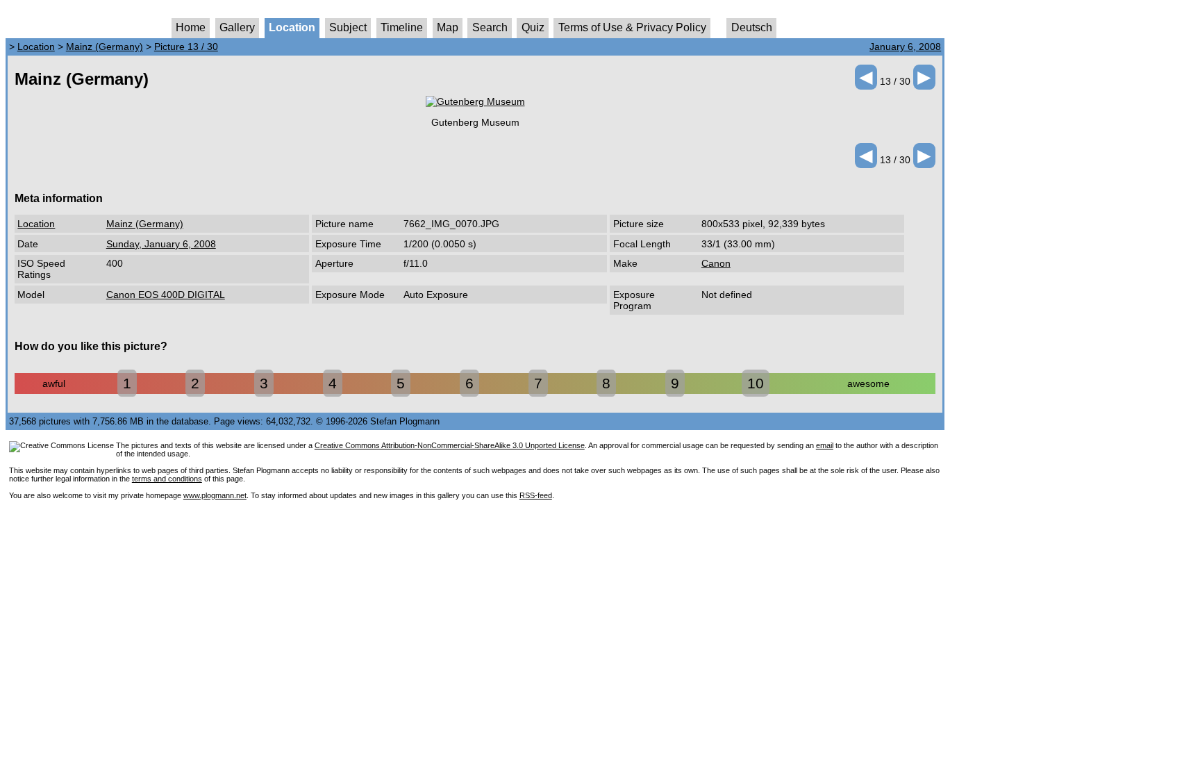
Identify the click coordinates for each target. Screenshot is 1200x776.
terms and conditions (167, 478)
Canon (716, 263)
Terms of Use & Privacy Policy (632, 27)
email (824, 445)
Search (490, 27)
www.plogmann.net (215, 495)
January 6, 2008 (905, 46)
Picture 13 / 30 (186, 46)
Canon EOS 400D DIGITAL (165, 294)
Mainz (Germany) (104, 46)
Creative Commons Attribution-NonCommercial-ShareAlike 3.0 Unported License (450, 445)
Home (191, 27)
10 (755, 383)
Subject (348, 27)
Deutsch (751, 27)
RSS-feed (535, 495)
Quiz (533, 27)
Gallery (237, 27)
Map (447, 27)
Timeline (402, 27)
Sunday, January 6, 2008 (161, 243)
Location (292, 27)
